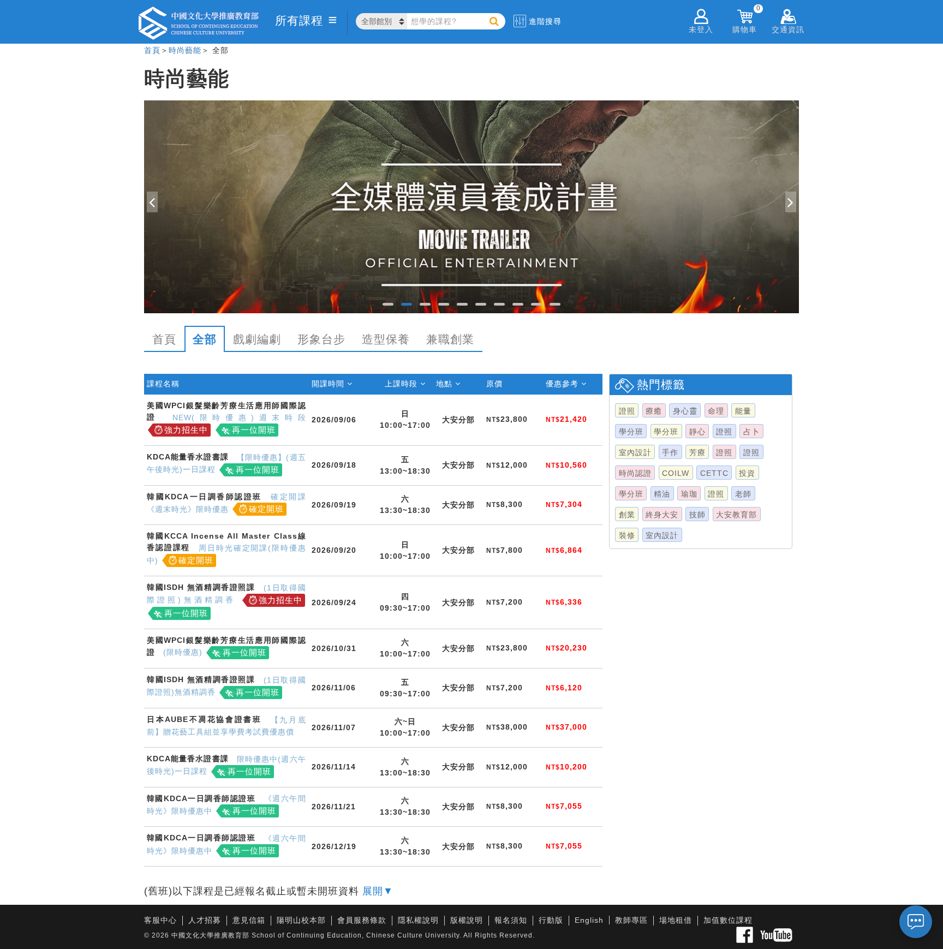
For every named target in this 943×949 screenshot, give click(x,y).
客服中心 (160, 920)
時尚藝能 (185, 50)
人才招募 (204, 920)
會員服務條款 (361, 920)
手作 (670, 452)
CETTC (714, 473)
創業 (627, 514)
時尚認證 (635, 473)
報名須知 (510, 920)
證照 (627, 411)
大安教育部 (736, 514)
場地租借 (675, 920)
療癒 (654, 411)
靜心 (697, 431)
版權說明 (466, 920)
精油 (662, 494)
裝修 (627, 535)
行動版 (551, 920)
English (589, 920)
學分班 (631, 431)
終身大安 (662, 514)
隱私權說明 (418, 920)
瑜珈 (689, 494)
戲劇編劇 (257, 339)
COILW (675, 473)
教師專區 (631, 920)
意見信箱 (248, 920)
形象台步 (321, 339)
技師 (697, 514)
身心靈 (685, 411)
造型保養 (386, 339)
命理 (716, 411)
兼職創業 (450, 339)
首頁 (152, 50)
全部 (205, 339)
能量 (743, 411)
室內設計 (635, 452)
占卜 (751, 431)
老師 (743, 494)
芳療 (697, 452)
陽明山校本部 (301, 920)
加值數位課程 (728, 920)
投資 (747, 473)
